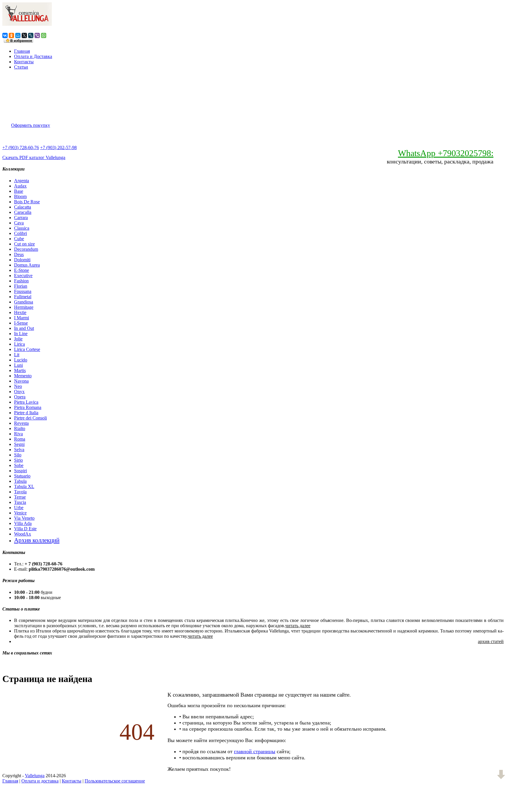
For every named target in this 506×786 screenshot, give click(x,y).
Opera (19, 396)
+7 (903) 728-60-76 (20, 147)
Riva (18, 433)
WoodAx (22, 533)
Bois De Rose (27, 201)
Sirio (18, 460)
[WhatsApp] (43, 35)
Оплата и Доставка (33, 56)
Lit (16, 354)
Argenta (21, 180)
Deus (19, 254)
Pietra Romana (27, 407)
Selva (19, 449)
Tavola (20, 491)
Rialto (19, 428)
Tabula (20, 481)
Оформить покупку (30, 125)
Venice (20, 512)
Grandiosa (23, 301)
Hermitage (23, 307)
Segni (19, 444)
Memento (23, 375)
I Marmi (21, 317)
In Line (21, 333)
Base (18, 191)
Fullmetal (22, 296)
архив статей (491, 641)
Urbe (18, 507)
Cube (19, 238)
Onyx (19, 391)
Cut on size (24, 243)
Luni (18, 365)
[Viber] (37, 35)
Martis (20, 370)
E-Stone (21, 270)
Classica (21, 228)
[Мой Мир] (17, 35)
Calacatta (22, 206)
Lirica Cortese (27, 349)
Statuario (22, 475)
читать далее (297, 625)
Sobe (18, 465)
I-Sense (21, 322)
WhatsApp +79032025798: (445, 153)
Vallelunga (35, 775)
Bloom (20, 196)
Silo (17, 454)
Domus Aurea (27, 264)
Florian (20, 286)
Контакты (24, 61)
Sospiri (20, 470)
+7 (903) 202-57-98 (58, 147)
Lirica (19, 344)
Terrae (20, 497)
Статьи (21, 66)
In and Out (24, 328)
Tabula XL (24, 486)
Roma (19, 439)
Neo (18, 386)
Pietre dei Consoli (30, 417)
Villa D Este (25, 528)
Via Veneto (24, 518)
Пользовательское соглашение (115, 780)
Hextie (20, 312)
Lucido (20, 359)
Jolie (18, 338)
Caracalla (22, 212)
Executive (23, 275)
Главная (22, 51)
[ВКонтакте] (5, 35)
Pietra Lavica (26, 402)
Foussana (22, 291)
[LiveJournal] (30, 35)
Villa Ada (23, 523)
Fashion (21, 280)
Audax (20, 185)
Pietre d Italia (26, 412)
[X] (24, 35)
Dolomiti (22, 259)
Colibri (20, 233)
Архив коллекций (36, 540)
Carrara (21, 217)
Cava (19, 222)
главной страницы (254, 751)
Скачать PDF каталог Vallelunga (33, 157)
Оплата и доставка (40, 780)
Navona (21, 380)
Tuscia (20, 502)
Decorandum (26, 249)
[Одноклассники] (11, 35)
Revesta (21, 423)
